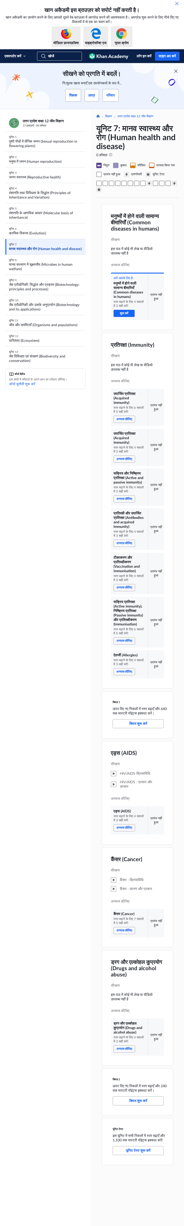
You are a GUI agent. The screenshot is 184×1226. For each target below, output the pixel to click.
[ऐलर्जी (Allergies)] (143, 183)
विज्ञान (108, 116)
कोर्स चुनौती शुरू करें (22, 384)
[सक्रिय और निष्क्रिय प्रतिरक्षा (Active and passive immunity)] (117, 183)
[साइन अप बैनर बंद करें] (175, 71)
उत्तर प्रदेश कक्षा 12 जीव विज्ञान (135, 116)
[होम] (98, 116)
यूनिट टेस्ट (118, 1129)
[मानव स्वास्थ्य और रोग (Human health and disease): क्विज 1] (149, 183)
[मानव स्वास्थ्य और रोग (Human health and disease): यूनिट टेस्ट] (99, 189)
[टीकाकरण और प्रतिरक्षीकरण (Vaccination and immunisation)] (130, 183)
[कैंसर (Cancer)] (161, 183)
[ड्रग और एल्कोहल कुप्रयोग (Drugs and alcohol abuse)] (168, 183)
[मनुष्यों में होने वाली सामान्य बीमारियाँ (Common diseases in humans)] (99, 183)
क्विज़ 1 (116, 702)
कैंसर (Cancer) (126, 859)
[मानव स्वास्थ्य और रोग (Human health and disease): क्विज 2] (174, 183)
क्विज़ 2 (116, 1079)
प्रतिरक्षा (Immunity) (132, 345)
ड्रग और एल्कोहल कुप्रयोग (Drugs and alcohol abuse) (136, 969)
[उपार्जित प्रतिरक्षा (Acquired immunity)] (105, 183)
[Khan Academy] (108, 56)
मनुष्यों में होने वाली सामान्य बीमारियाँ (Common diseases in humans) (135, 223)
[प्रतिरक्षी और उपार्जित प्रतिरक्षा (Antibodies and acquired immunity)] (124, 183)
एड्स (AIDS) (124, 753)
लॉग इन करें (144, 56)
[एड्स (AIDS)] (155, 183)
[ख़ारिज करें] (176, 3)
